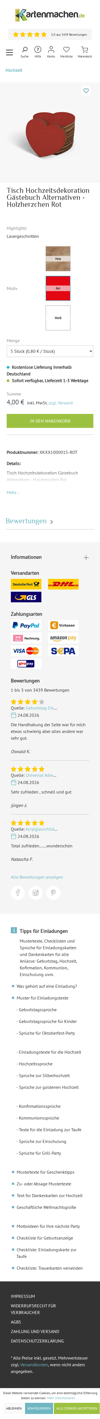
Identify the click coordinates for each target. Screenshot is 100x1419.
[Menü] (9, 52)
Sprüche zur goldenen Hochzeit (49, 1087)
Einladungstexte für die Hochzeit (50, 1052)
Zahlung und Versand (35, 1331)
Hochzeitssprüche (35, 1063)
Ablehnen (14, 1408)
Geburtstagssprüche (38, 1009)
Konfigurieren (39, 1408)
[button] (13, 492)
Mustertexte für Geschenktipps (45, 1172)
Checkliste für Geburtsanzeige (45, 1238)
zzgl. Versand (60, 403)
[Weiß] (58, 317)
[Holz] (58, 258)
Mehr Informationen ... (63, 1398)
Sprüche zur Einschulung (42, 1141)
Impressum (23, 1296)
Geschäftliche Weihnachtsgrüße (46, 1207)
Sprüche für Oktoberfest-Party (47, 1033)
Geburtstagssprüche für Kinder (48, 1021)
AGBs (16, 1322)
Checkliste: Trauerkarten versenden (50, 1268)
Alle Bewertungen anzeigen (37, 877)
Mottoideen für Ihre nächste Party (48, 1226)
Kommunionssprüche (39, 1118)
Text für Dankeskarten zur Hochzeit (49, 1195)
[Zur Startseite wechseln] (50, 15)
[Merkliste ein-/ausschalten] (86, 90)
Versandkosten (34, 1364)
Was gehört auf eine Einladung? (47, 986)
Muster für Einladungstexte (42, 998)
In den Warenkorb (50, 421)
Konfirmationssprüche (40, 1106)
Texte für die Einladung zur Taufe (50, 1129)
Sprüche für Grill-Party (40, 1153)
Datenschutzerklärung (37, 1341)
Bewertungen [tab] (27, 521)
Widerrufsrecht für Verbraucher (33, 1309)
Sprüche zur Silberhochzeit (44, 1075)
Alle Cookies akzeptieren (76, 1408)
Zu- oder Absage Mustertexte (44, 1184)
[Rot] (58, 288)
